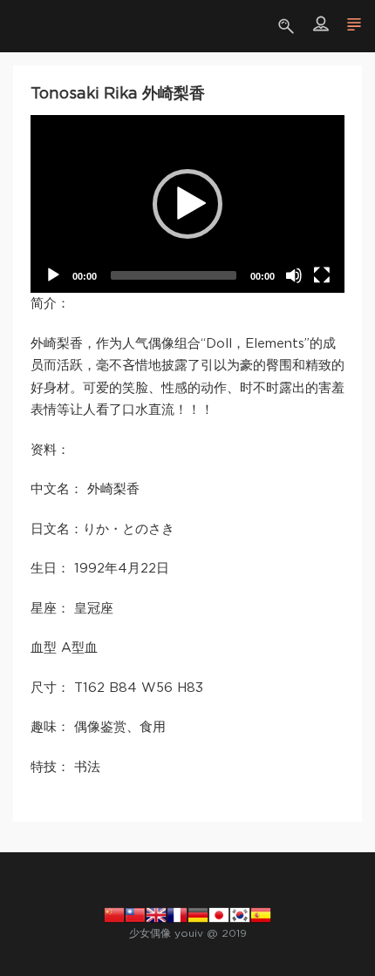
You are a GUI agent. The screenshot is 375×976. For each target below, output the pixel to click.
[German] (198, 915)
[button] (187, 204)
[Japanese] (218, 915)
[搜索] (288, 26)
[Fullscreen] (322, 275)
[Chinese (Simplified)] (114, 915)
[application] (187, 204)
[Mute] (294, 275)
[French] (177, 915)
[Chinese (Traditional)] (135, 915)
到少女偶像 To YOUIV (39, 26)
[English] (156, 915)
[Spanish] (260, 915)
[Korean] (239, 915)
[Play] (53, 275)
